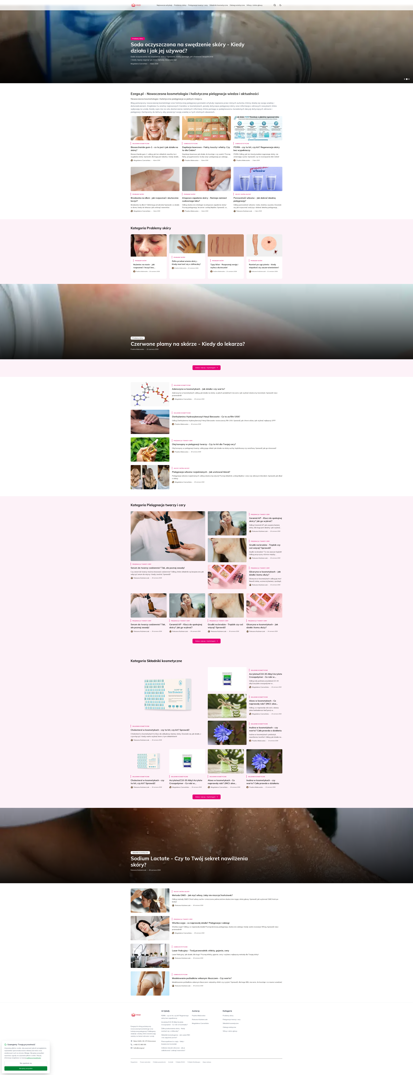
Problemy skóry (180, 5)
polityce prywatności (33, 1058)
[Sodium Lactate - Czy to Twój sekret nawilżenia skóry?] (206, 845)
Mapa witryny (207, 1062)
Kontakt (170, 1062)
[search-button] (275, 5)
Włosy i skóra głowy (255, 5)
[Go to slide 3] (409, 79)
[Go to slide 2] (407, 79)
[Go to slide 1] (404, 79)
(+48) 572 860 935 (139, 1045)
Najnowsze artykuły (164, 5)
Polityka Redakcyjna (194, 1062)
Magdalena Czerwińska (139, 64)
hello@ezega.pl (138, 1048)
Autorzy (196, 1011)
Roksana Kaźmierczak (138, 870)
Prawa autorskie (145, 1062)
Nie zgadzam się (26, 1063)
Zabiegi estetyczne (237, 5)
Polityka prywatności (159, 1062)
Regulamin (134, 1062)
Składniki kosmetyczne (219, 5)
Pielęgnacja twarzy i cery (198, 5)
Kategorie (227, 1011)
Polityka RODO (180, 1062)
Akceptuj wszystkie (25, 1068)
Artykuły (165, 1011)
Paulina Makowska (137, 349)
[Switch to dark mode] (280, 5)
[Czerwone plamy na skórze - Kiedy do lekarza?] (206, 321)
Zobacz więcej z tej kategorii (205, 368)
